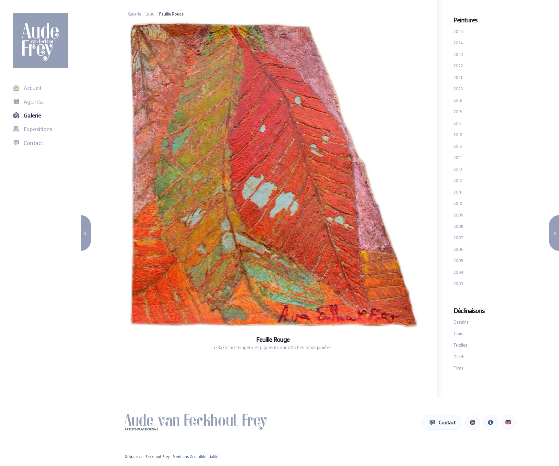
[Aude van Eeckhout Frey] (40, 40)
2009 (459, 214)
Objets (460, 356)
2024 (458, 42)
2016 (458, 134)
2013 (458, 169)
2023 (458, 54)
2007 (458, 237)
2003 (458, 283)
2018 (458, 111)
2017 (458, 123)
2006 (459, 249)
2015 (458, 146)
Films (459, 368)
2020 (458, 88)
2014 (458, 157)
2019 (458, 100)
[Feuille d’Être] (86, 233)
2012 (458, 180)
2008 (459, 226)
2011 (457, 191)
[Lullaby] (554, 233)
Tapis (458, 333)
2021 (458, 77)
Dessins (461, 322)
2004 (458, 272)
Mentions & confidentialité (195, 456)
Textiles (460, 345)
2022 (458, 65)
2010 (458, 203)
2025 (458, 31)
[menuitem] (40, 87)
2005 (458, 260)
